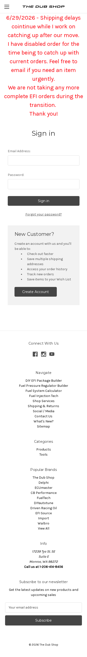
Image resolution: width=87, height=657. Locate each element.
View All (43, 528)
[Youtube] (51, 354)
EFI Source (43, 513)
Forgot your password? (43, 214)
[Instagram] (43, 354)
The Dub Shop (43, 477)
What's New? (44, 421)
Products (43, 449)
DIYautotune (43, 503)
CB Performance (44, 493)
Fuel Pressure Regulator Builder (43, 386)
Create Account (35, 292)
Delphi (43, 483)
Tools (43, 454)
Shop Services (44, 401)
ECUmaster (43, 488)
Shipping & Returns (43, 406)
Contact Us (43, 416)
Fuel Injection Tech (43, 396)
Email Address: (19, 151)
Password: (16, 175)
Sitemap (43, 426)
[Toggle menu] (6, 6)
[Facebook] (35, 354)
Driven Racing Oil (43, 508)
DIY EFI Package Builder (43, 381)
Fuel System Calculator (43, 391)
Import (43, 518)
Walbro (43, 523)
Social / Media (43, 411)
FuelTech (44, 498)
